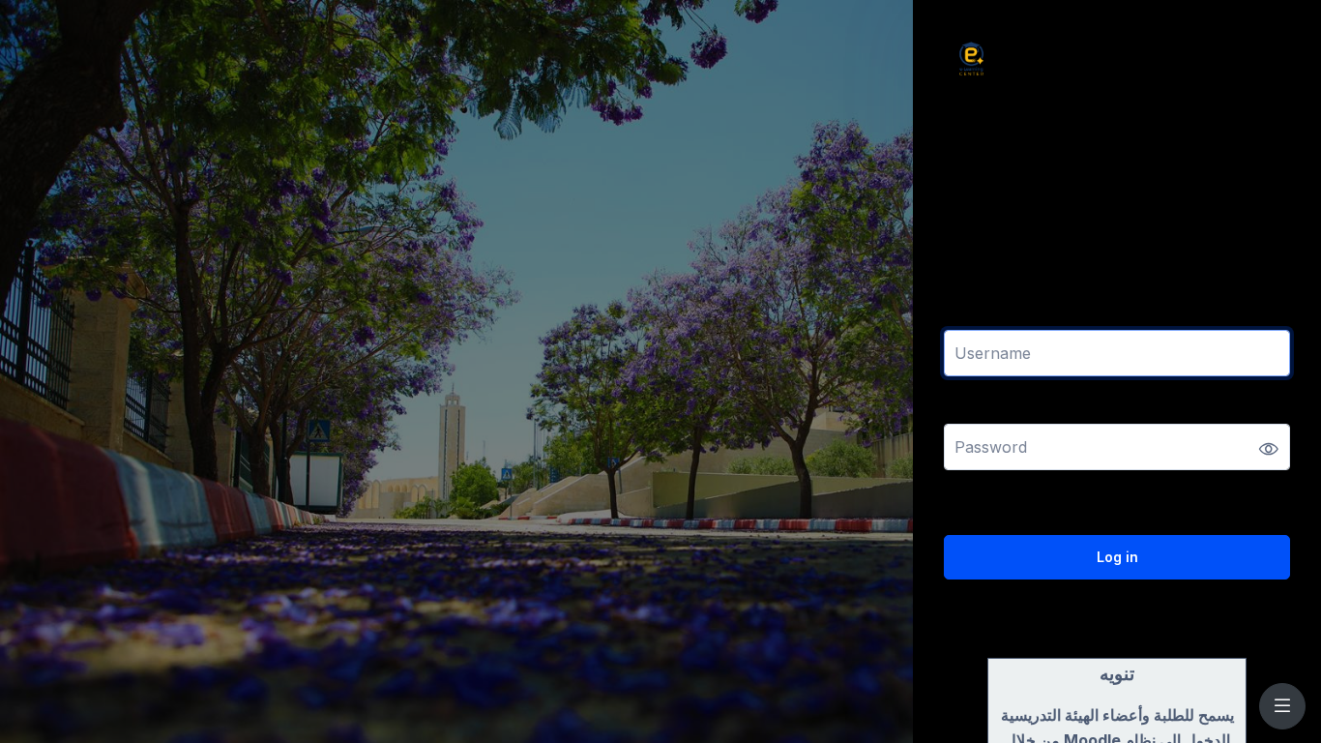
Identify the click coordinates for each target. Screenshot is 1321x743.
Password (978, 411)
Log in (1117, 557)
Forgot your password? (1222, 501)
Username (978, 318)
